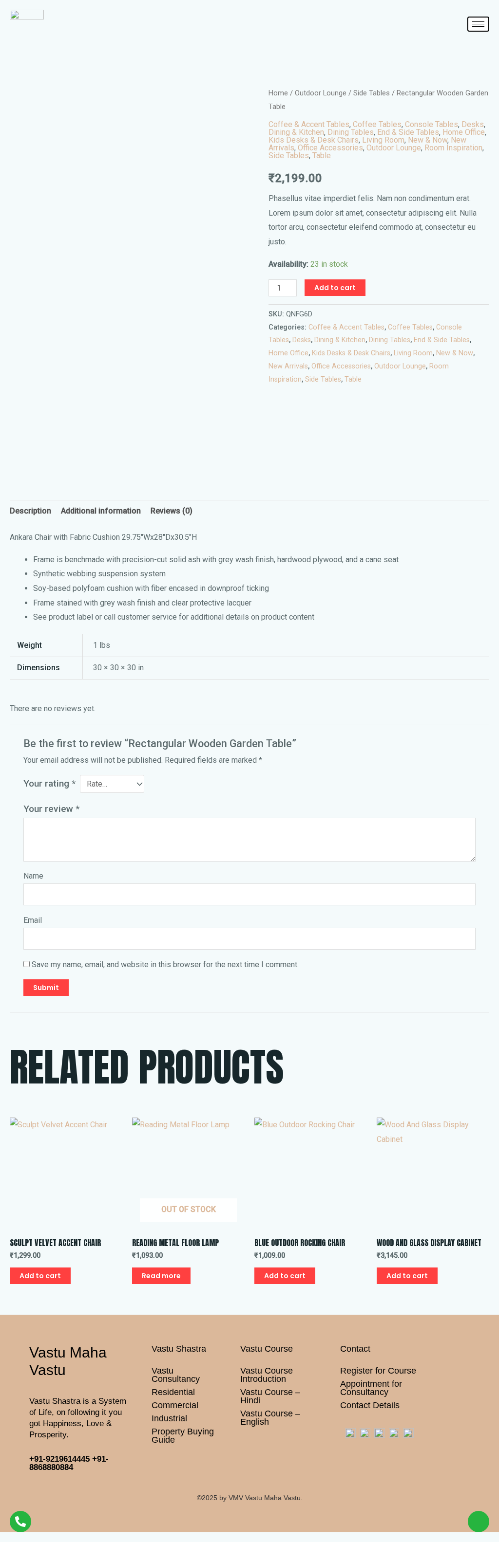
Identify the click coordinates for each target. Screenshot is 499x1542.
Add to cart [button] (40, 1276)
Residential (173, 1392)
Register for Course (378, 1371)
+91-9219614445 (59, 1459)
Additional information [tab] (101, 510)
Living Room (383, 140)
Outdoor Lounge (320, 93)
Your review (51, 808)
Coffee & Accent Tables (309, 124)
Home (278, 93)
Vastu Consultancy (176, 1375)
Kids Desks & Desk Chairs (314, 140)
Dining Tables (350, 132)
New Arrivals (288, 366)
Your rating (49, 783)
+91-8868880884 (69, 1463)
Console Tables (431, 124)
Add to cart (335, 288)
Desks (472, 124)
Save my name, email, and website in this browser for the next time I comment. (165, 964)
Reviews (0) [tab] (171, 510)
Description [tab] (30, 510)
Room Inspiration (453, 147)
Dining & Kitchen (296, 132)
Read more (161, 1276)
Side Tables (371, 93)
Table (321, 155)
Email (32, 920)
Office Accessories (330, 147)
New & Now (427, 140)
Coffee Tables (377, 124)
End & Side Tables (408, 132)
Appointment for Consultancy (371, 1388)
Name (33, 876)
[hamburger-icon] (478, 24)
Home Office (463, 132)
